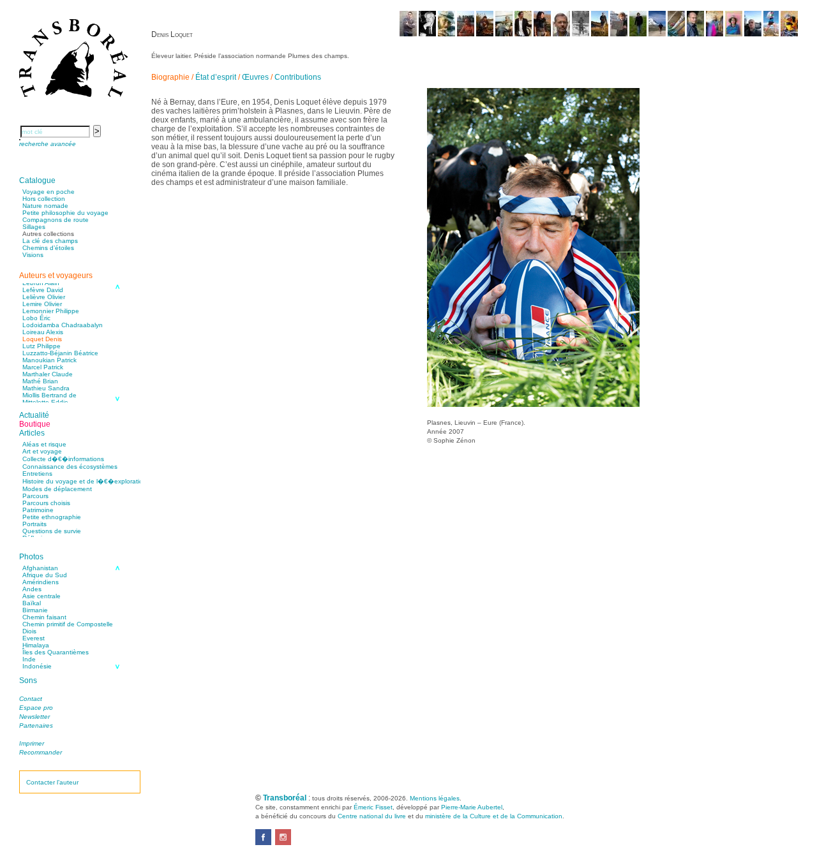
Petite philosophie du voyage (65, 212)
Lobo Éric (36, 317)
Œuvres (255, 77)
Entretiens (37, 473)
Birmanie (35, 610)
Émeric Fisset (373, 807)
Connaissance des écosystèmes (69, 466)
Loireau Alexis (42, 331)
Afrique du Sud (44, 574)
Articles (32, 433)
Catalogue (37, 180)
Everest (33, 638)
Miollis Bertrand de (49, 395)
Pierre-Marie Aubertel (471, 807)
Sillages (33, 226)
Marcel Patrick (42, 367)
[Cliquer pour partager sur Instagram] (283, 842)
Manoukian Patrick (49, 360)
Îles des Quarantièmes (55, 652)
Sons (28, 680)
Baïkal (31, 603)
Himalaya (35, 645)
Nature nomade (45, 205)
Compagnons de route (55, 219)
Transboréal (284, 797)
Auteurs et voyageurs (56, 275)
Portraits (34, 523)
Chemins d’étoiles (48, 247)
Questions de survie (51, 530)
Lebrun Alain (40, 282)
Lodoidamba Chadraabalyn (62, 324)
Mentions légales (435, 798)
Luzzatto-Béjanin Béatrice (60, 353)
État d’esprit (215, 77)
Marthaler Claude (47, 374)
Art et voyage (42, 451)
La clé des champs (50, 240)
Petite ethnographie (51, 516)
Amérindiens (40, 582)
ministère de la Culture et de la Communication (493, 816)
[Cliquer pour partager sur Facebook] (263, 842)
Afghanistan (40, 567)
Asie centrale (41, 596)
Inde (29, 659)
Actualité (34, 415)
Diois (29, 631)
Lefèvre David (42, 289)
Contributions (297, 77)
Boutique (34, 424)
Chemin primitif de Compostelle (67, 624)
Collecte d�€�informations (63, 458)
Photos (31, 556)
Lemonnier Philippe (50, 310)
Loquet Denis (42, 338)
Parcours (35, 495)
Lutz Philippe (41, 346)
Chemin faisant (44, 617)
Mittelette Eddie (45, 402)
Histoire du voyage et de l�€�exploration (84, 481)
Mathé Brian (40, 381)
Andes (31, 589)
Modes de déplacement (57, 488)
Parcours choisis (46, 502)
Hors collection (43, 198)
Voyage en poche (48, 191)
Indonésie (37, 666)
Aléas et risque (44, 444)
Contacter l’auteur (52, 782)
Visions (32, 254)
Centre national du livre (372, 816)
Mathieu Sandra (46, 388)
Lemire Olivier (42, 303)
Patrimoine (38, 509)
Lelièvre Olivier (43, 296)
